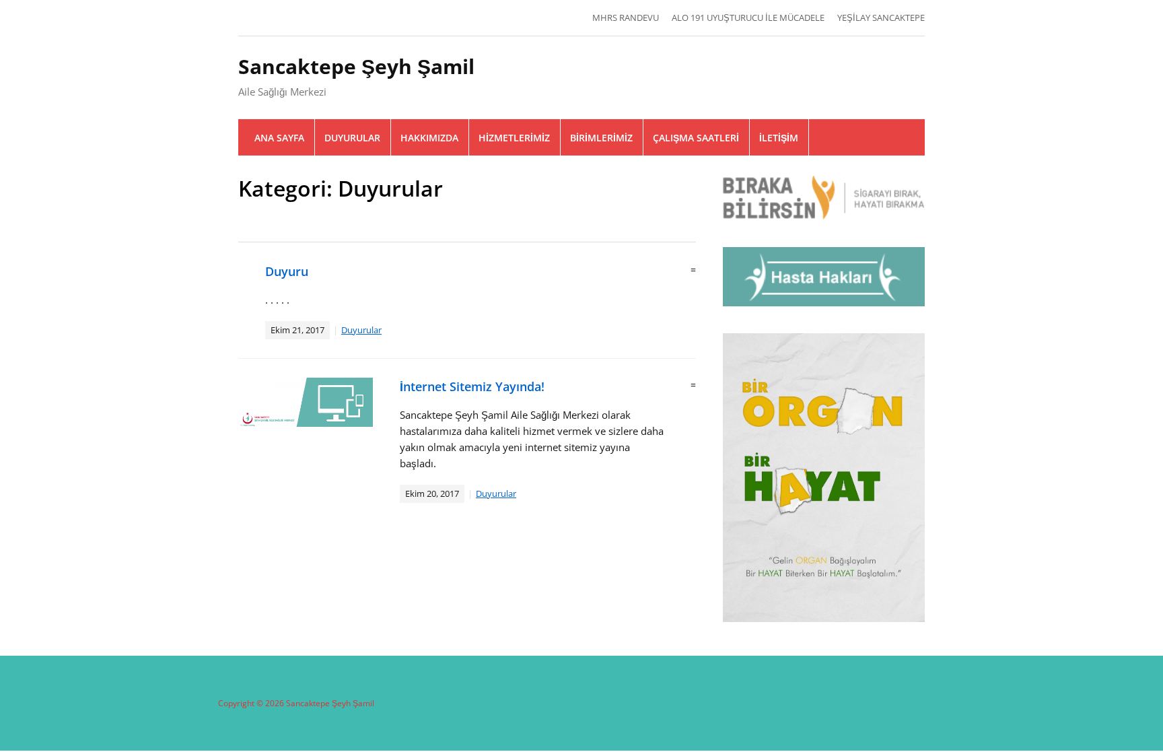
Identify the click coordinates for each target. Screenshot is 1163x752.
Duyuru (286, 271)
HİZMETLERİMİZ (514, 137)
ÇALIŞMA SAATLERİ (696, 137)
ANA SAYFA (279, 137)
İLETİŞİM (778, 137)
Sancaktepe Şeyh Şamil (356, 66)
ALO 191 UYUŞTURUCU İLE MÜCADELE (748, 17)
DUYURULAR (352, 137)
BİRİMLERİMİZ (601, 137)
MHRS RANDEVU (625, 17)
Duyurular (361, 330)
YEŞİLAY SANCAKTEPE (881, 17)
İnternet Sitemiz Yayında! (472, 386)
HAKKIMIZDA (429, 137)
